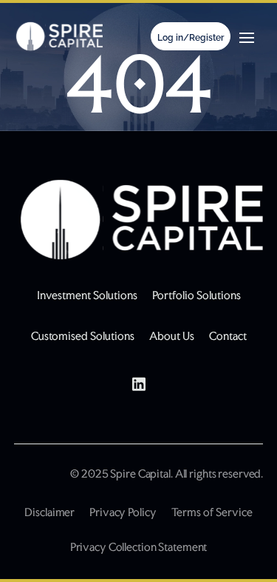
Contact (228, 336)
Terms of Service (212, 512)
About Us (171, 336)
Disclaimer (49, 512)
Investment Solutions (87, 295)
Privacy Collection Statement (139, 547)
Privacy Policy (122, 512)
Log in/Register (190, 38)
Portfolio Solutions (196, 295)
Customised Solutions (82, 336)
